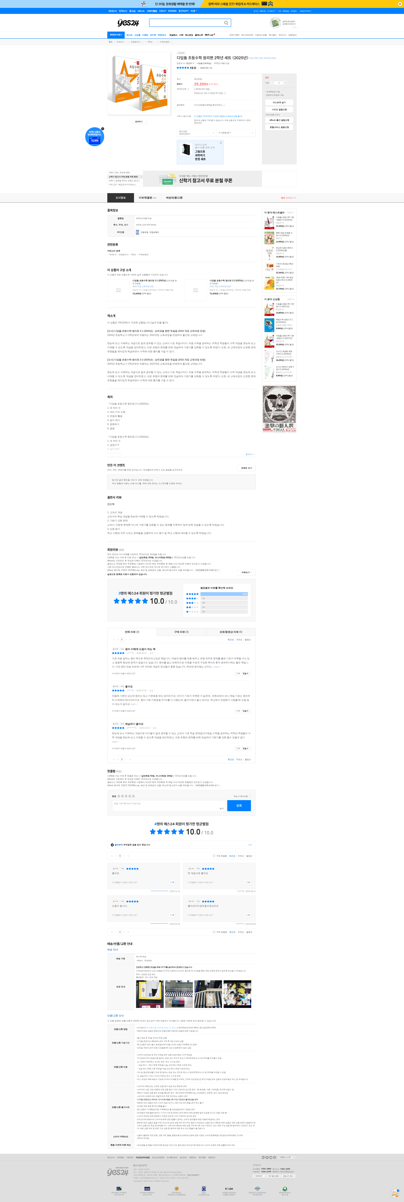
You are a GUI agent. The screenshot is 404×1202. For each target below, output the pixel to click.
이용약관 (129, 1157)
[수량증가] (285, 83)
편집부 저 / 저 (186, 63)
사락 (181, 35)
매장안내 (162, 35)
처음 (114, 639)
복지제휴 (202, 1157)
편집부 (189, 63)
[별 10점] (133, 796)
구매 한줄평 (221, 856)
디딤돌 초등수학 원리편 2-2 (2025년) (226, 280)
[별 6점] (125, 796)
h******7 (240, 924)
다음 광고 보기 (295, 27)
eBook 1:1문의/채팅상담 (282, 1172)
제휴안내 (192, 1157)
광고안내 (183, 1157)
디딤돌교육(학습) (204, 63)
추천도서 (282, 35)
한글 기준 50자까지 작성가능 (127, 803)
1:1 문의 (172, 1028)
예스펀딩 (189, 35)
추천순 (239, 639)
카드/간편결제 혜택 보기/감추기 (224, 105)
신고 (151, 653)
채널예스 (173, 35)
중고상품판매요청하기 (184, 132)
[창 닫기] (220, 143)
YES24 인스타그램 (274, 1157)
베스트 (130, 35)
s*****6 (130, 690)
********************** (159, 891)
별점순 (248, 639)
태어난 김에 (200, 152)
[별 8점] (129, 796)
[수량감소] (272, 83)
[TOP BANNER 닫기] (400, 4)
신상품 (137, 35)
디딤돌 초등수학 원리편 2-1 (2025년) (149, 280)
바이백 (153, 35)
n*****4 (130, 653)
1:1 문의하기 (260, 1176)
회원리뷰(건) (206, 68)
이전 (118, 639)
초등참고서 (135, 42)
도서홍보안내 (172, 1157)
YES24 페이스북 (267, 1157)
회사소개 (110, 1157)
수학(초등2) (164, 42)
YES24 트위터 (270, 1157)
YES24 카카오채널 (263, 1157)
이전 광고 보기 (292, 27)
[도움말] (188, 89)
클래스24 (199, 35)
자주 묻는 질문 (274, 1176)
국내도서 (120, 42)
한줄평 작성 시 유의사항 (249, 796)
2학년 (150, 42)
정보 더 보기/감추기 (197, 68)
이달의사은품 (261, 35)
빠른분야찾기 (116, 34)
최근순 (231, 639)
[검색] (226, 23)
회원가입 (263, 11)
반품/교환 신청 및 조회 (158, 1028)
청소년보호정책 (158, 1157)
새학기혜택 (234, 35)
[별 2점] (118, 796)
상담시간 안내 (289, 1176)
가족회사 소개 (287, 1157)
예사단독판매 (247, 35)
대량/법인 (292, 35)
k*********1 (132, 728)
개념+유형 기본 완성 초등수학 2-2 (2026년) (284, 280)
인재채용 (120, 1157)
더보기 (289, 212)
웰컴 (111, 42)
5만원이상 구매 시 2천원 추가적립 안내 (224, 93)
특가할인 (273, 35)
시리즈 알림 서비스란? (282, 115)
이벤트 (145, 35)
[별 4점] (122, 796)
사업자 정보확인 (192, 1175)
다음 (126, 639)
